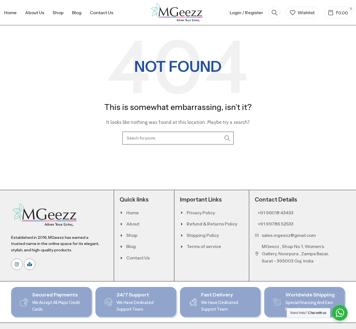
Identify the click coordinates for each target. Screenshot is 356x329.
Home (132, 212)
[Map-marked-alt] (29, 264)
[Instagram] (17, 264)
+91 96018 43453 (275, 212)
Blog (131, 246)
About (132, 224)
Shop (131, 235)
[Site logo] (178, 12)
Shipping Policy (203, 235)
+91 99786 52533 (275, 224)
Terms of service (204, 246)
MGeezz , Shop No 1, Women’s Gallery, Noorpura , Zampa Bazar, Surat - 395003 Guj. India (295, 253)
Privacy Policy (201, 212)
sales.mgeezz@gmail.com (289, 235)
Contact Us (138, 258)
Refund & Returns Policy (212, 224)
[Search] (274, 12)
